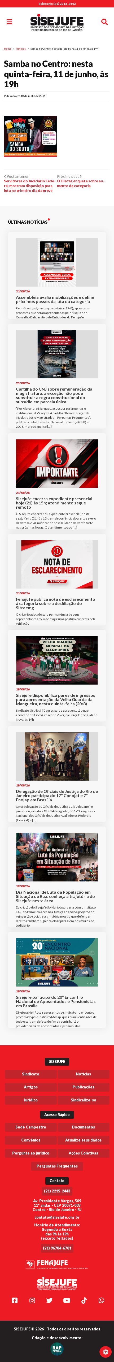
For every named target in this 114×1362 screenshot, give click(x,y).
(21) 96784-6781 (57, 1248)
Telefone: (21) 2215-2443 (57, 4)
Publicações (83, 1087)
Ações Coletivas (83, 1153)
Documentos (83, 1127)
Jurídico (31, 1100)
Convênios (30, 1140)
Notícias (21, 48)
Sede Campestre (30, 1127)
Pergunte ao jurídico (30, 1153)
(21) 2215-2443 (57, 1191)
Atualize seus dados (83, 1140)
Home (7, 48)
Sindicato (30, 1074)
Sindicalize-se (83, 1100)
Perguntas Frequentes (57, 1166)
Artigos (31, 1087)
